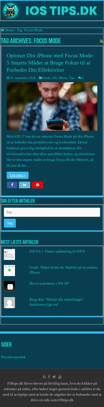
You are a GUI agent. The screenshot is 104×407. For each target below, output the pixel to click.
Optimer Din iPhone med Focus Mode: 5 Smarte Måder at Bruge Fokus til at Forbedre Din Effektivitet (50, 62)
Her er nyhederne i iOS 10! (49, 283)
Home (9, 30)
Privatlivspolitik (14, 357)
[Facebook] (49, 376)
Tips (72, 77)
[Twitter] (54, 376)
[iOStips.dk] (52, 10)
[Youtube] (60, 376)
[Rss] (44, 376)
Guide (46, 77)
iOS (54, 77)
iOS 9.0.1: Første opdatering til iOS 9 (57, 251)
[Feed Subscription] (101, 41)
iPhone (63, 77)
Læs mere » (17, 175)
